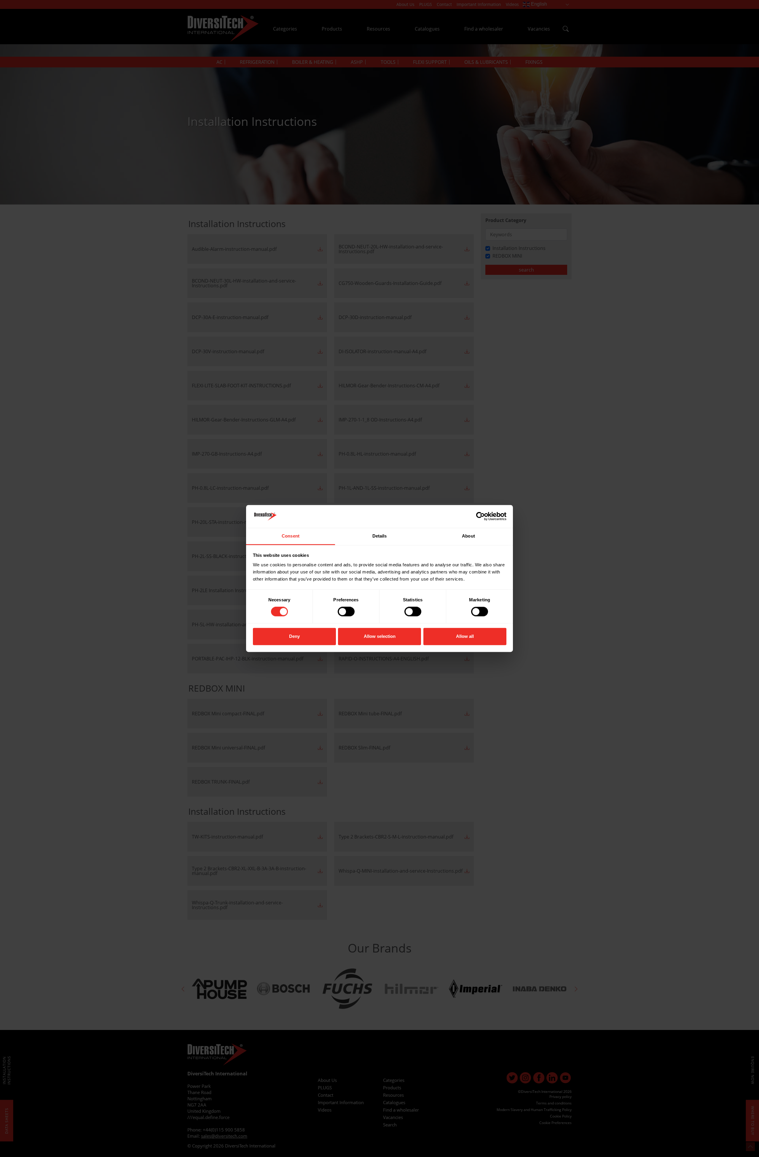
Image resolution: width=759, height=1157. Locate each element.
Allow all (465, 636)
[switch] (346, 611)
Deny (294, 636)
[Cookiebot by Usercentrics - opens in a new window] (480, 516)
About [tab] (468, 535)
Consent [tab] (290, 535)
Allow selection (380, 636)
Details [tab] (379, 535)
